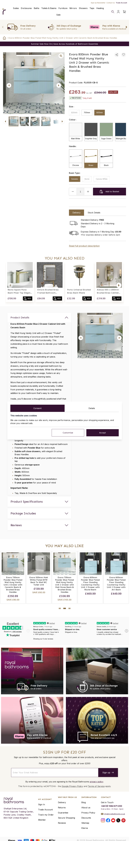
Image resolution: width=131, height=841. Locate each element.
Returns (62, 807)
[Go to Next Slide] (126, 27)
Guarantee (63, 812)
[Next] (58, 85)
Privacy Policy (88, 812)
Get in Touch (107, 802)
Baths (36, 8)
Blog (83, 802)
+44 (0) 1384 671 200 (111, 806)
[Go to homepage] (19, 800)
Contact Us (110, 3)
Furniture (62, 8)
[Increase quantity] (88, 191)
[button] (10, 285)
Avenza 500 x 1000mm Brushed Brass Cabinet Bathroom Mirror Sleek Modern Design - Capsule (109, 291)
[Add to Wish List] (123, 54)
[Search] (113, 12)
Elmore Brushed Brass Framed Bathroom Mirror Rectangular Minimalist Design (48, 291)
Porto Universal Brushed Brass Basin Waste (79, 291)
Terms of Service (96, 786)
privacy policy (96, 781)
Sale (58, 14)
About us (85, 807)
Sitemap (85, 823)
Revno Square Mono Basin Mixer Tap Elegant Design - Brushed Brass (19, 291)
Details (92, 408)
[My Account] (118, 12)
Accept (102, 432)
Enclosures (26, 8)
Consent (37, 408)
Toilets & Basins (48, 8)
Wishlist (41, 820)
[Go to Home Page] (4, 37)
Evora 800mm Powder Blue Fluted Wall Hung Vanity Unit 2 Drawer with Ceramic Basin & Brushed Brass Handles (62, 38)
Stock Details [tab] (94, 212)
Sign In (41, 804)
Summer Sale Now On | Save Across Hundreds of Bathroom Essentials (64, 44)
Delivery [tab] (76, 212)
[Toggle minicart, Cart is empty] (124, 11)
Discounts (86, 818)
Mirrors (73, 8)
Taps (92, 8)
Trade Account (121, 3)
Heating (100, 8)
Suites (16, 8)
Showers (83, 8)
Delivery (62, 802)
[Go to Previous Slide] (2, 27)
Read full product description (84, 246)
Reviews (62, 823)
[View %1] (13, 121)
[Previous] (9, 85)
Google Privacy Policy (72, 786)
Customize (68, 432)
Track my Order (46, 814)
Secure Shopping (66, 818)
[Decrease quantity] (73, 191)
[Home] (4, 11)
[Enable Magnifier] (61, 55)
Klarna (84, 828)
